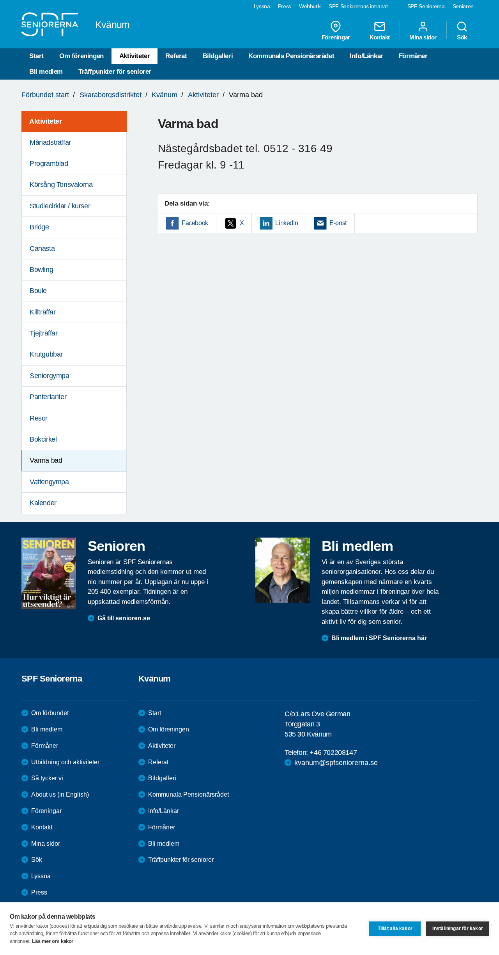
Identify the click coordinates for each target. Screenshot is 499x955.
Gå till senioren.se (123, 618)
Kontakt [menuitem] (380, 37)
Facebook (195, 223)
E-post (338, 223)
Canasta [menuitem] (42, 248)
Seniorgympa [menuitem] (49, 376)
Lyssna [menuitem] (262, 6)
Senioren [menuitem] (463, 6)
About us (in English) (60, 794)
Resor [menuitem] (39, 418)
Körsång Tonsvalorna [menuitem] (61, 184)
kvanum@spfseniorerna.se (336, 763)
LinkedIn (286, 223)
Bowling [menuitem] (41, 269)
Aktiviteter (134, 56)
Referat (176, 56)
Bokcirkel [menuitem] (43, 439)
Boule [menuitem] (38, 291)
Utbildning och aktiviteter (65, 762)
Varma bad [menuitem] (46, 460)
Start (36, 56)
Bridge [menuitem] (39, 227)
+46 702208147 (333, 752)
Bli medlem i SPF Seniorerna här (379, 638)
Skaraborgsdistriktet (111, 94)
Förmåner (413, 56)
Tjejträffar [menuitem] (44, 333)
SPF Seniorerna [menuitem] (426, 6)
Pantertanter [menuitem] (48, 397)
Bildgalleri (218, 56)
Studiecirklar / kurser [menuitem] (60, 206)
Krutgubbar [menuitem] (46, 354)
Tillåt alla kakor (395, 928)
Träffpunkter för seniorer (114, 71)
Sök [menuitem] (462, 37)
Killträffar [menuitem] (43, 312)
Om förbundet (50, 713)
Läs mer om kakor (52, 941)
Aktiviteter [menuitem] (45, 121)
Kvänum (164, 94)
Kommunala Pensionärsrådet (291, 56)
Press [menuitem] (284, 6)
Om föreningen (81, 56)
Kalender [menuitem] (43, 503)
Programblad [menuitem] (49, 163)
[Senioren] (48, 573)
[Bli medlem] (282, 570)
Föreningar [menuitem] (336, 37)
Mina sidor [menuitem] (423, 37)
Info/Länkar (366, 56)
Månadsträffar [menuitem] (50, 142)
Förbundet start (45, 94)
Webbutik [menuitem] (310, 6)
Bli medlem (46, 71)
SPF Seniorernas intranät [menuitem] (358, 6)
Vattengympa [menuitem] (49, 482)
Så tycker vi (47, 778)
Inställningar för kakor (457, 928)
